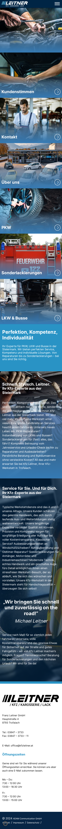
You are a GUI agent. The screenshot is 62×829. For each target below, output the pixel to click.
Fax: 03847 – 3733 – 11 (15, 735)
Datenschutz (33, 822)
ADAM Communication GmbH (27, 818)
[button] (5, 823)
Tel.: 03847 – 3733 (12, 732)
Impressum (18, 822)
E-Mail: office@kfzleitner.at (17, 745)
